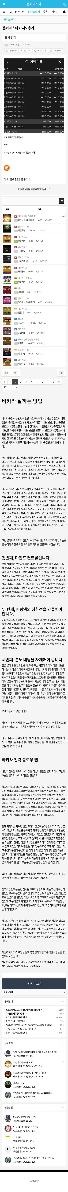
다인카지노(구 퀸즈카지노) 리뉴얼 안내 (21, 1028)
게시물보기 (57, 50)
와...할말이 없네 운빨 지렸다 (24, 1116)
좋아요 (13, 50)
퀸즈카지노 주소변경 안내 (16, 1032)
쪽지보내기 (41, 50)
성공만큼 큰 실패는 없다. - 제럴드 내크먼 (29, 1072)
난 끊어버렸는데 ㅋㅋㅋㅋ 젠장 (25, 1127)
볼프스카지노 (23, 226)
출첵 (45, 12)
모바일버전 (35, 1180)
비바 (19, 288)
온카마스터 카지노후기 (18, 27)
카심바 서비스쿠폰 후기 (40, 216)
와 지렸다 (17, 1137)
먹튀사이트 (57, 12)
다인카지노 (22, 236)
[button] (62, 201)
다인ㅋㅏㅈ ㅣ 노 (24, 277)
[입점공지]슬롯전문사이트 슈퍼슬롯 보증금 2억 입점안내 (28, 1025)
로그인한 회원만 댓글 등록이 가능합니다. (34, 189)
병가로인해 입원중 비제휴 (28, 339)
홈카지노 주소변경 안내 (15, 1021)
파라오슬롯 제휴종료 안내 (16, 1017)
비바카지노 (22, 247)
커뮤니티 (20, 12)
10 (5, 387)
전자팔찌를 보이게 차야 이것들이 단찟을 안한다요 (33, 1157)
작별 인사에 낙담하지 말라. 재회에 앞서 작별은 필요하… (36, 1052)
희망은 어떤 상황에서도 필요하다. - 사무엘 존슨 (32, 1093)
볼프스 (20, 319)
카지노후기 (34, 12)
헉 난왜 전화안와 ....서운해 (24, 1147)
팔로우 (27, 50)
